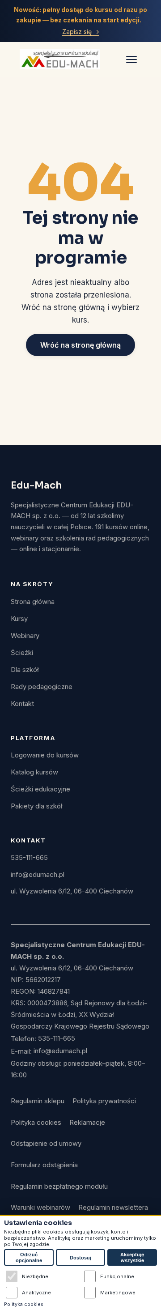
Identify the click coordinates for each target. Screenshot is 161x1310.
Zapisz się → (80, 31)
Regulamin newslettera (113, 1208)
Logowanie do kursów (45, 755)
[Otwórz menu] (131, 59)
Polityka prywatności (104, 1101)
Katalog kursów (34, 772)
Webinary (25, 636)
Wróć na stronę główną (80, 344)
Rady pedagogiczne (41, 687)
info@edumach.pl (37, 875)
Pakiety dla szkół (37, 806)
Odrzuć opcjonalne (29, 1257)
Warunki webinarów (40, 1208)
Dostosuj (80, 1257)
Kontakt (22, 704)
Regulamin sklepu (37, 1101)
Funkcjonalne (117, 1276)
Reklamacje (87, 1123)
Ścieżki (22, 653)
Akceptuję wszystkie (132, 1257)
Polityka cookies (36, 1123)
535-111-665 (29, 858)
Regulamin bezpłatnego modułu (59, 1186)
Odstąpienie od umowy (46, 1144)
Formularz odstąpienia (44, 1165)
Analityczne (36, 1292)
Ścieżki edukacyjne (40, 789)
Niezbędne (35, 1276)
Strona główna (33, 602)
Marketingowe (118, 1292)
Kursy (19, 619)
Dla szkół (25, 670)
